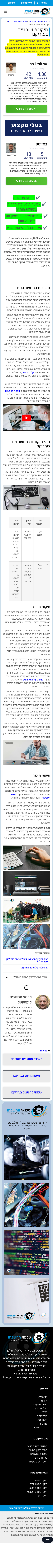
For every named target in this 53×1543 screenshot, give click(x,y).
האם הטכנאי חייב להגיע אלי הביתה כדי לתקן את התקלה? (27, 960)
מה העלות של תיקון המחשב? (34, 967)
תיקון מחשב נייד (35, 21)
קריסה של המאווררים (33, 679)
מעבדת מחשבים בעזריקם (26, 1059)
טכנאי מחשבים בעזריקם (26, 1092)
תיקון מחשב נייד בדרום (17, 21)
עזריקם (43, 1050)
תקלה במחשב (28, 372)
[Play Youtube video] (26, 417)
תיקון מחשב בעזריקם (26, 1075)
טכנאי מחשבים (12, 391)
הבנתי (47, 1539)
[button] (6, 11)
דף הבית (46, 21)
